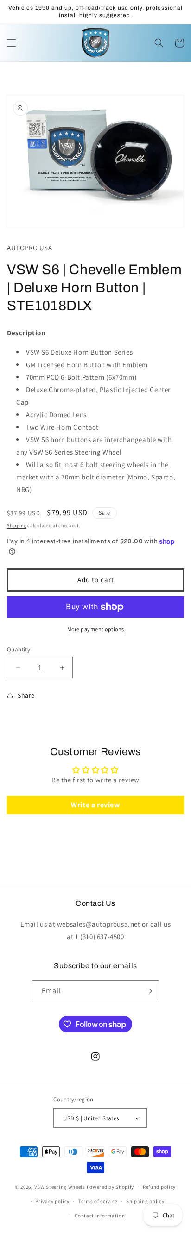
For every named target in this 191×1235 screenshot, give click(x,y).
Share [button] (26, 695)
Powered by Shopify (110, 1187)
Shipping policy (145, 1201)
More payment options (95, 629)
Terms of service (97, 1201)
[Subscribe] (148, 991)
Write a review (95, 805)
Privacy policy (52, 1201)
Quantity (18, 649)
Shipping (16, 525)
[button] (11, 43)
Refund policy (159, 1187)
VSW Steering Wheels (59, 1187)
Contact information (100, 1215)
